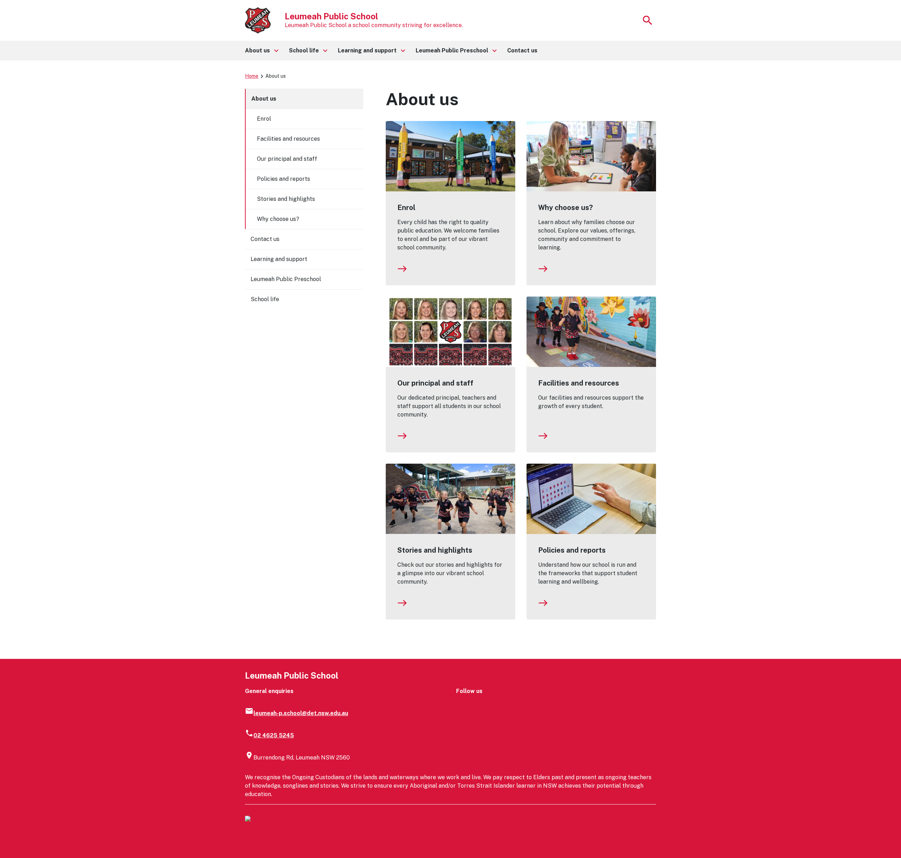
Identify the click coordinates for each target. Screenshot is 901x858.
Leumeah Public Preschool (286, 279)
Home (251, 76)
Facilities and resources (578, 383)
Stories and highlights (434, 550)
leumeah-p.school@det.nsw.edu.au (300, 713)
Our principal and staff (435, 383)
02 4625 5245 (273, 735)
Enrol (406, 207)
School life (265, 299)
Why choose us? (565, 207)
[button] (261, 51)
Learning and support (279, 259)
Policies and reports (572, 550)
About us (263, 98)
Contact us (265, 239)
